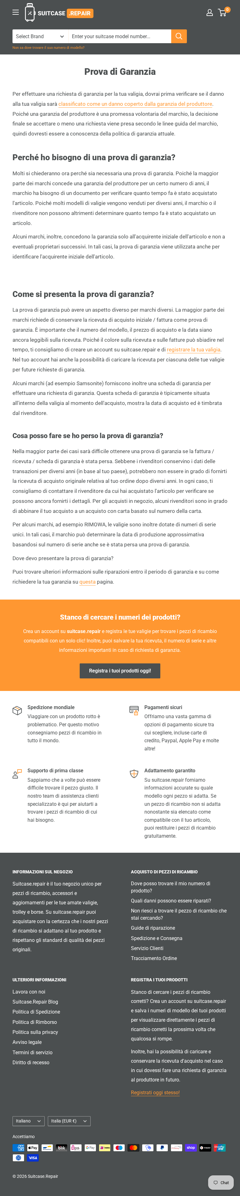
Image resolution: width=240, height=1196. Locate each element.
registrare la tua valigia (193, 349)
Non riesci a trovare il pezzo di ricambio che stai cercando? (179, 914)
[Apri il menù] (15, 12)
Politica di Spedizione (36, 1012)
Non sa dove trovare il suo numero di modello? (48, 48)
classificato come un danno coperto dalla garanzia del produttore (135, 104)
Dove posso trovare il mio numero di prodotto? (170, 887)
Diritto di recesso (30, 1063)
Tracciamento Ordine (154, 958)
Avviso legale (27, 1042)
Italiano (23, 1120)
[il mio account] (210, 12)
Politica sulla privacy (35, 1032)
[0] (222, 12)
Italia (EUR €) (64, 1120)
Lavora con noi (28, 992)
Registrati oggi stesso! (155, 1093)
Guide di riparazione (153, 928)
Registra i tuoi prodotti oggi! (120, 671)
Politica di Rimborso (34, 1022)
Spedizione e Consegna (156, 938)
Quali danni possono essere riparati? (171, 901)
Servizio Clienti (147, 948)
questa (87, 582)
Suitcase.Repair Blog (35, 1002)
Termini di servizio (32, 1052)
